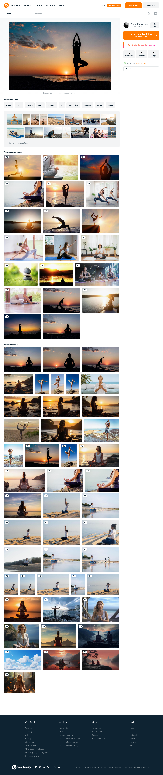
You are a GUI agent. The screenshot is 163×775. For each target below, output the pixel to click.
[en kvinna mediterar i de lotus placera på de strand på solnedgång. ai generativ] (99, 455)
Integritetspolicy (121, 767)
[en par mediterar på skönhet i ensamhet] (98, 636)
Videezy (28, 735)
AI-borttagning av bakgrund (36, 752)
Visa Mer (112, 132)
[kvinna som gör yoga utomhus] (101, 430)
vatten (99, 105)
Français (133, 742)
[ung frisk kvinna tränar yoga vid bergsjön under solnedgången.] (100, 300)
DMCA (61, 731)
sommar (51, 105)
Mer (60, 5)
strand (8, 105)
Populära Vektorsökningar (69, 738)
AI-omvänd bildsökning (34, 749)
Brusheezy (29, 728)
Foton (26, 5)
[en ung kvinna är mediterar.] (21, 636)
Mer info (128, 69)
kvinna (110, 105)
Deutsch (133, 738)
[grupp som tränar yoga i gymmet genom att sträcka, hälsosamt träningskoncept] (97, 274)
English (133, 728)
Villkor (111, 767)
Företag (28, 738)
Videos (37, 5)
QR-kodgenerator (32, 756)
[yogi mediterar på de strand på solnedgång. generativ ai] (22, 406)
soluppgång (73, 105)
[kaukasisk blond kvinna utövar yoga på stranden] (42, 384)
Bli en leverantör (98, 738)
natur (40, 105)
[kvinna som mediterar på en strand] (24, 194)
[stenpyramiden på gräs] (21, 274)
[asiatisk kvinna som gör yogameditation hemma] (100, 248)
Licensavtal (63, 728)
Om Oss (95, 735)
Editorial (49, 5)
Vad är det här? (141, 63)
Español (133, 731)
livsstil (30, 105)
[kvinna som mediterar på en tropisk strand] (102, 480)
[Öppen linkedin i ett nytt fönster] (44, 767)
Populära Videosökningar (69, 745)
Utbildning (29, 742)
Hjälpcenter (96, 728)
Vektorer (14, 5)
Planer (103, 5)
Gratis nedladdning (141, 35)
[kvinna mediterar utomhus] (13, 455)
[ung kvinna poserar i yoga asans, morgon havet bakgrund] (61, 221)
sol (61, 105)
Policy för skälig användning (139, 767)
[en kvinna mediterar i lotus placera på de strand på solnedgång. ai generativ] (24, 480)
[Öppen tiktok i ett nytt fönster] (51, 767)
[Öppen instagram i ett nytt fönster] (40, 767)
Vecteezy (28, 731)
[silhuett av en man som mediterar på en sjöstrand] (56, 274)
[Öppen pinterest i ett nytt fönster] (48, 767)
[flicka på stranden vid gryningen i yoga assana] (61, 300)
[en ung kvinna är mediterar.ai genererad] (100, 609)
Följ (154, 26)
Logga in (151, 5)
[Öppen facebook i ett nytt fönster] (36, 767)
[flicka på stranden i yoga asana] (42, 455)
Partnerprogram (66, 735)
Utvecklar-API (30, 745)
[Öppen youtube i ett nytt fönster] (59, 767)
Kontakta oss (97, 731)
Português (134, 735)
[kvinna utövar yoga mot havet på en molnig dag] (61, 609)
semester (87, 105)
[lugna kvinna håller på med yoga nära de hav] (100, 384)
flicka (19, 105)
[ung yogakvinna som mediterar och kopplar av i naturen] (60, 167)
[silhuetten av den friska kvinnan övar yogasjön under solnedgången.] (22, 221)
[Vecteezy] (6, 5)
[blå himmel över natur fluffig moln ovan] (22, 660)
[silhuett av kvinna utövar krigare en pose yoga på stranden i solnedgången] (22, 326)
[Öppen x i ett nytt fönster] (55, 767)
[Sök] (148, 13)
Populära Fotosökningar (69, 742)
